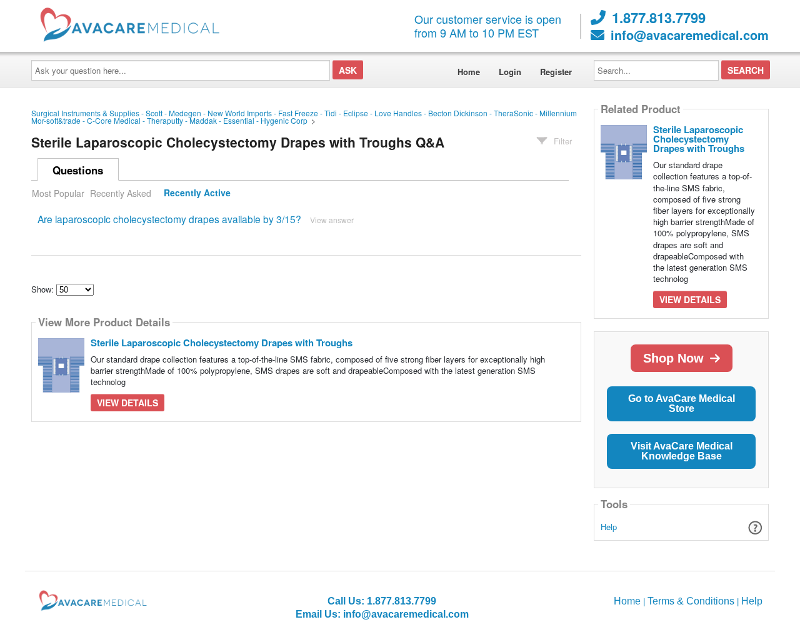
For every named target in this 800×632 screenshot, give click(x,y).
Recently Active (197, 193)
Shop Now (673, 358)
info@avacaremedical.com (690, 35)
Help (609, 527)
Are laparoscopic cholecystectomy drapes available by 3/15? (169, 219)
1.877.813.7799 (659, 17)
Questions (77, 170)
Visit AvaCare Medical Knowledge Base (681, 451)
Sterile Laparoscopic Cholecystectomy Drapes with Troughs (221, 342)
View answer (332, 219)
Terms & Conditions (691, 601)
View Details (127, 402)
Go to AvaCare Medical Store (681, 403)
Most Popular (58, 193)
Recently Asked (120, 193)
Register (556, 72)
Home (469, 72)
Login (510, 72)
